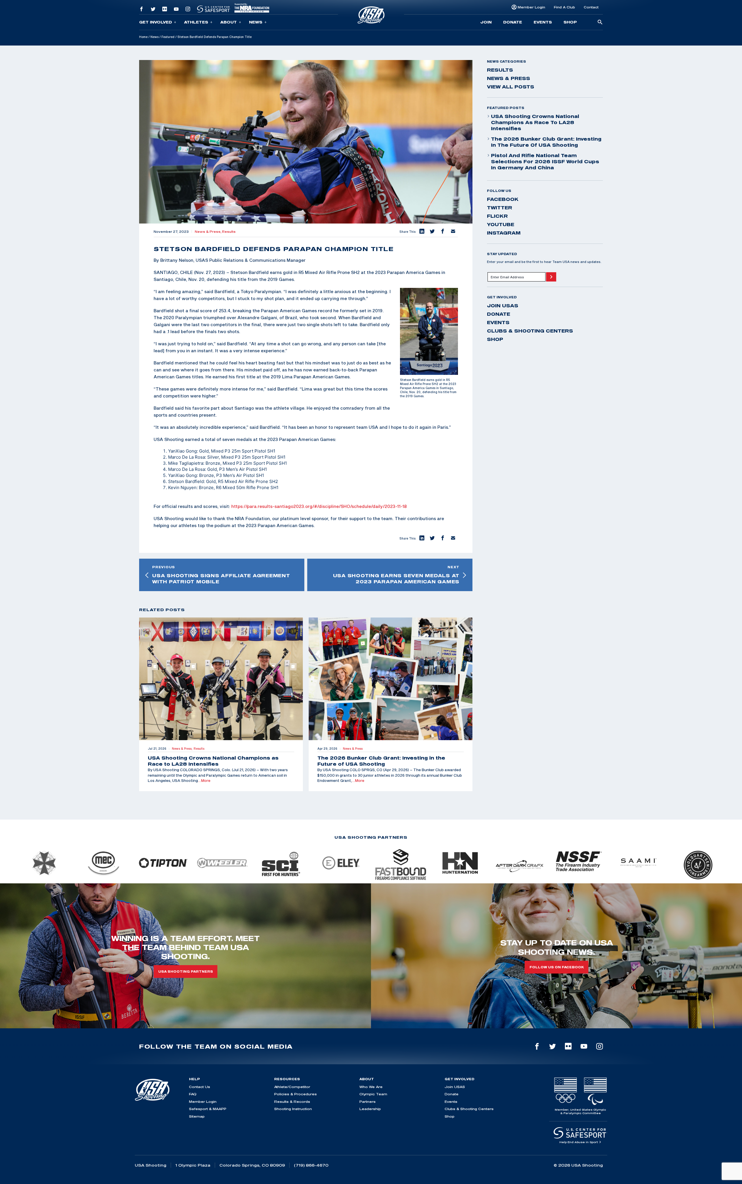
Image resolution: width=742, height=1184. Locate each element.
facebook (503, 199)
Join (486, 22)
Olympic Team (373, 1094)
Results (229, 231)
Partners (367, 1101)
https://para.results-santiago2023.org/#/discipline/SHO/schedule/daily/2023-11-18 (319, 506)
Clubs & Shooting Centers (530, 330)
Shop (570, 22)
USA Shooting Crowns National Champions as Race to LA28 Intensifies (535, 122)
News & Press (508, 78)
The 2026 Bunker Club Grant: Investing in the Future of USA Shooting (546, 142)
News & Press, (208, 231)
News (255, 22)
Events (543, 22)
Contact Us (199, 1087)
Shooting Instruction (293, 1109)
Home (143, 37)
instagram (504, 232)
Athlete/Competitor (292, 1087)
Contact (591, 7)
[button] (421, 232)
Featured (167, 37)
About (228, 22)
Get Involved (155, 22)
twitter (499, 207)
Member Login (531, 7)
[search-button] (600, 22)
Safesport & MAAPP (207, 1109)
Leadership (370, 1109)
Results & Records (292, 1101)
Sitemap (197, 1116)
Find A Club (564, 7)
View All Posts (510, 86)
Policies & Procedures (295, 1094)
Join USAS (502, 305)
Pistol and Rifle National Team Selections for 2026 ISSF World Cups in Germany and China (545, 161)
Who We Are (371, 1087)
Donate (512, 22)
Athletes (196, 22)
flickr (497, 216)
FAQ (193, 1094)
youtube (500, 224)
